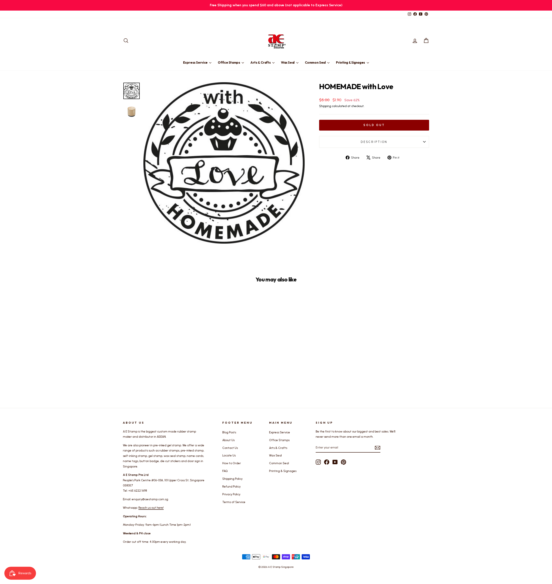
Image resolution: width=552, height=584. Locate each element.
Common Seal (315, 62)
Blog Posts (229, 432)
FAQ (225, 471)
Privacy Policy (231, 494)
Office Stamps (229, 62)
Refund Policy (231, 486)
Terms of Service (233, 502)
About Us (228, 440)
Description (374, 142)
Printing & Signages (351, 62)
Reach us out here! (151, 507)
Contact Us (230, 448)
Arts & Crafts (260, 62)
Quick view (159, 361)
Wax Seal (288, 62)
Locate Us (229, 455)
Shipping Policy (232, 478)
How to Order (231, 463)
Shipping (325, 106)
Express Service (195, 62)
